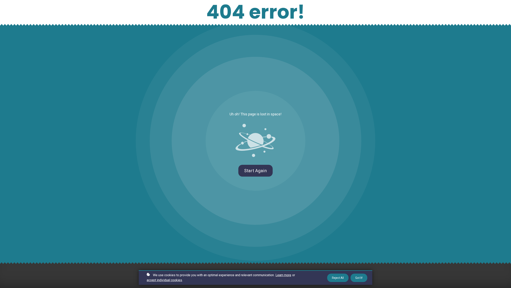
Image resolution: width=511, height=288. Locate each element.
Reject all (338, 277)
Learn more (283, 275)
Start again (255, 170)
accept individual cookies (164, 280)
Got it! (358, 277)
